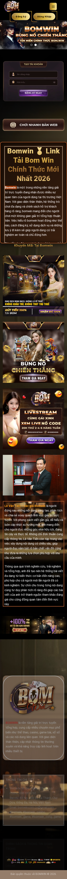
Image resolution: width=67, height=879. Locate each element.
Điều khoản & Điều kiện (20, 857)
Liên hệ (10, 866)
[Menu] (53, 6)
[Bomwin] (24, 6)
